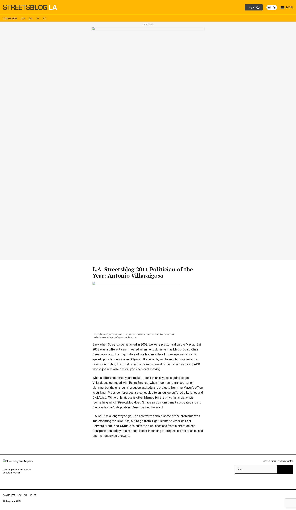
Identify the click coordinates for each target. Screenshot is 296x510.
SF (38, 18)
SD (44, 18)
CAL (31, 18)
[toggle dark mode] (271, 7)
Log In (251, 7)
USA (23, 18)
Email (240, 469)
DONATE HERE (10, 18)
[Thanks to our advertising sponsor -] (148, 142)
